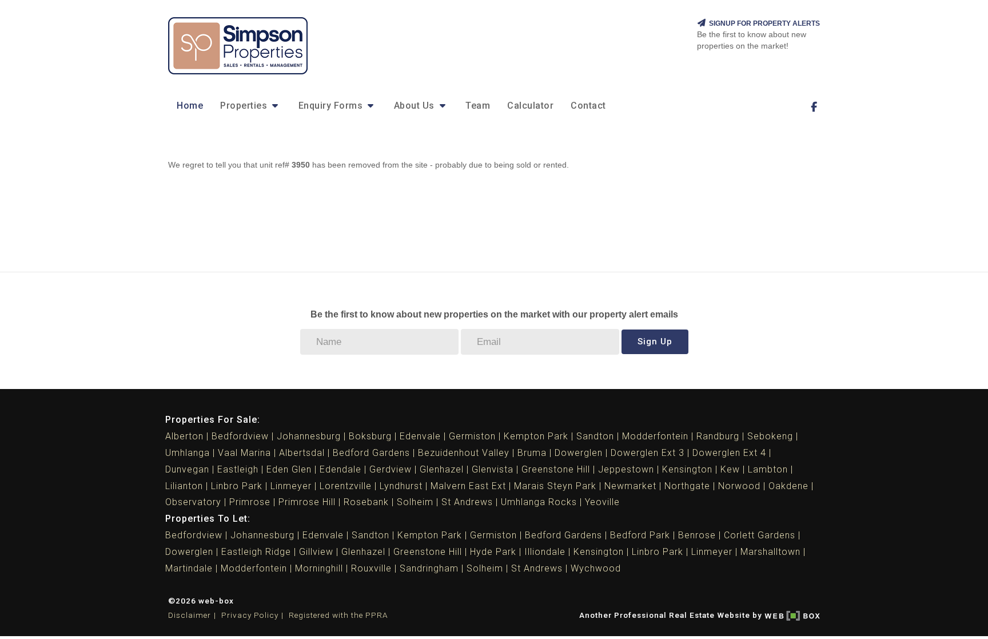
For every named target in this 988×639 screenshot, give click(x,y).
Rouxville (371, 568)
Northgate (687, 486)
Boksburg (370, 436)
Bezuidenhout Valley (463, 452)
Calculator (530, 105)
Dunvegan (187, 469)
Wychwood (596, 568)
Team (477, 105)
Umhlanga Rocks (539, 502)
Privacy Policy (249, 615)
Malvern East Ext (468, 486)
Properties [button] (245, 105)
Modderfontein (655, 436)
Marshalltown (770, 551)
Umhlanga (187, 452)
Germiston (472, 436)
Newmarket (630, 486)
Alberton (184, 436)
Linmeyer (291, 486)
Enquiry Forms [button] (331, 105)
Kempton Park (536, 436)
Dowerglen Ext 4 (729, 452)
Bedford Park (640, 535)
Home (190, 105)
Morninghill (319, 568)
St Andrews (467, 502)
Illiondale (544, 551)
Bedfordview (240, 436)
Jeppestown (626, 469)
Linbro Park (236, 486)
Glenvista (492, 469)
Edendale (340, 469)
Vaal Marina (244, 452)
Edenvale (420, 436)
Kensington (687, 469)
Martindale (189, 568)
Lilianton (184, 486)
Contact (588, 105)
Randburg (717, 436)
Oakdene (788, 486)
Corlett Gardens (759, 535)
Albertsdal (302, 452)
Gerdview (390, 469)
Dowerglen (579, 452)
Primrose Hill (307, 502)
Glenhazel (442, 469)
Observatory (193, 502)
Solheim (415, 502)
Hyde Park (493, 551)
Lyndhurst (401, 486)
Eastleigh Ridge (256, 551)
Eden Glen (289, 469)
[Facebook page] (813, 107)
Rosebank (366, 502)
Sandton (595, 436)
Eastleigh (237, 469)
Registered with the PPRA (338, 615)
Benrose (697, 535)
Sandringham (429, 568)
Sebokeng (770, 436)
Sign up (655, 341)
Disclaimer (189, 615)
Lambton (768, 469)
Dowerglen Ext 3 (647, 452)
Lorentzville (346, 486)
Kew (730, 469)
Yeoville (602, 502)
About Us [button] (415, 105)
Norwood (739, 486)
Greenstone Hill (555, 469)
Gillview (316, 551)
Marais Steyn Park (555, 486)
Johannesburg (309, 436)
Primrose (249, 502)
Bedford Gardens (371, 452)
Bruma (532, 452)
